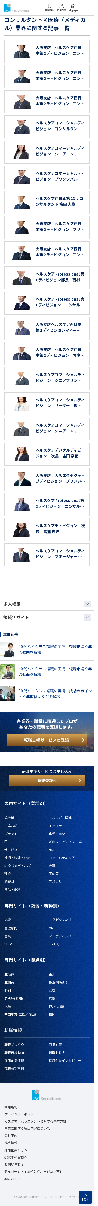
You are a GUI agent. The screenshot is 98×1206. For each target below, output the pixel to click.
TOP (85, 1199)
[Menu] (85, 7)
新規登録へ (47, 780)
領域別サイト (16, 617)
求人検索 (12, 604)
